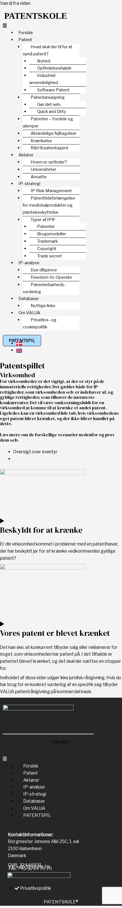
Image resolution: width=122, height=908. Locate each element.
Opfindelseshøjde (54, 68)
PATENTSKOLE (35, 15)
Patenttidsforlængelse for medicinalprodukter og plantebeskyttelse (49, 205)
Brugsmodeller (51, 233)
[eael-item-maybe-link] (2, 521)
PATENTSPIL (37, 815)
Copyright (46, 248)
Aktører (31, 780)
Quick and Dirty (51, 111)
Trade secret (49, 256)
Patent (30, 773)
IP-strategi (34, 794)
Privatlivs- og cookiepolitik (39, 323)
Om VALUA (34, 808)
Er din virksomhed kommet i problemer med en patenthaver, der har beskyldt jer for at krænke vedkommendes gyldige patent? (59, 551)
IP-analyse (34, 787)
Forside (30, 766)
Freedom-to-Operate (51, 277)
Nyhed (43, 61)
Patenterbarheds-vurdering (44, 288)
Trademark (47, 241)
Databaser (34, 801)
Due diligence (44, 269)
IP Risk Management (51, 190)
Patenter (46, 226)
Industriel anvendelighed (43, 79)
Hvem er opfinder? (49, 162)
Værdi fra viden (15, 3)
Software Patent (53, 90)
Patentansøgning (48, 97)
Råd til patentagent (49, 147)
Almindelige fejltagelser (54, 133)
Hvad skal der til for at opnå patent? (47, 50)
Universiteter (43, 169)
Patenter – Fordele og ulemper (48, 122)
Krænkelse (41, 140)
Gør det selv (49, 104)
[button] (61, 26)
